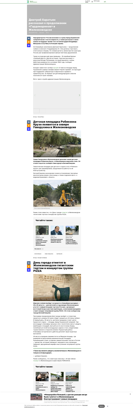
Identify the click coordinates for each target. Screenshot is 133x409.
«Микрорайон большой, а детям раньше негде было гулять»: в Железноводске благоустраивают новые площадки (65, 397)
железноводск (37, 253)
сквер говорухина (49, 253)
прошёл (56, 68)
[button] (36, 397)
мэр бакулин (59, 253)
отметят (64, 212)
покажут (36, 361)
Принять (101, 406)
